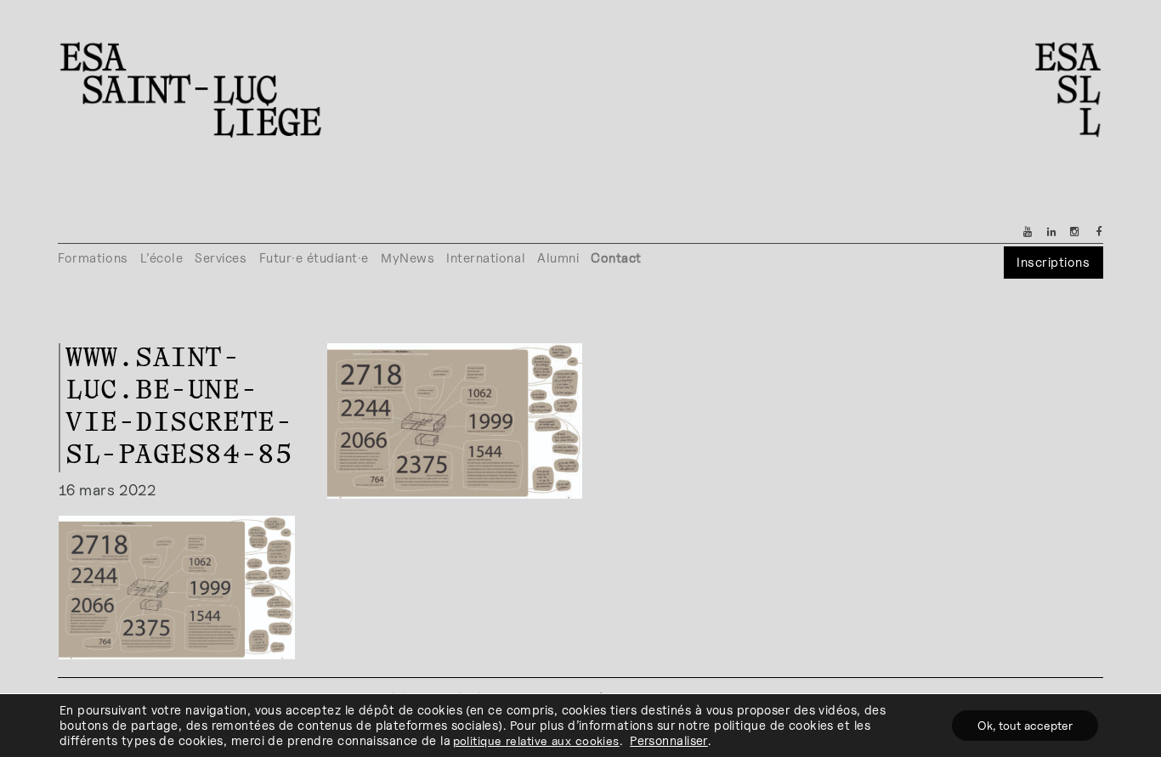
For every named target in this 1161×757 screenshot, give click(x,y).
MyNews (407, 258)
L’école (162, 258)
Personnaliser (669, 740)
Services (220, 258)
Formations (92, 258)
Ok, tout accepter (1025, 725)
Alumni (558, 258)
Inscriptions (1053, 262)
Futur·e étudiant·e (314, 258)
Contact (616, 258)
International (485, 258)
